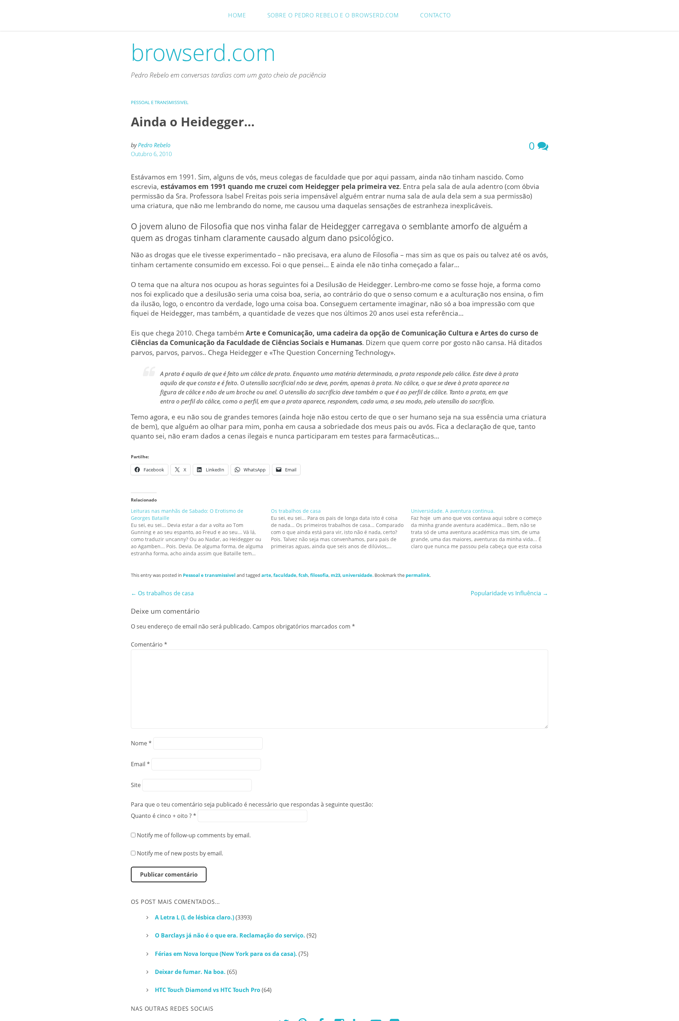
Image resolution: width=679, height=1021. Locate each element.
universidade (357, 575)
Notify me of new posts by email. (180, 853)
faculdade (284, 575)
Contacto (435, 15)
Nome (141, 743)
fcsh (303, 575)
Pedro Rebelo (154, 145)
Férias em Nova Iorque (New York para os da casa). (226, 954)
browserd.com (203, 52)
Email (140, 764)
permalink (418, 575)
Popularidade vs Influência (509, 593)
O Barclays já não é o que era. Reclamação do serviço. (230, 935)
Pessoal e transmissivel (159, 102)
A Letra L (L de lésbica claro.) (194, 917)
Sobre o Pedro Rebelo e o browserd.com (333, 15)
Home (237, 15)
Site (136, 785)
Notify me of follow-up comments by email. (194, 835)
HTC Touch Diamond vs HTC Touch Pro (207, 990)
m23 (335, 575)
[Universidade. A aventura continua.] (481, 528)
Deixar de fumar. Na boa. (190, 972)
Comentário (149, 644)
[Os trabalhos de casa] (341, 528)
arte (266, 575)
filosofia (319, 575)
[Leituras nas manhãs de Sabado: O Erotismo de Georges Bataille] (201, 532)
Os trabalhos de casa (162, 593)
